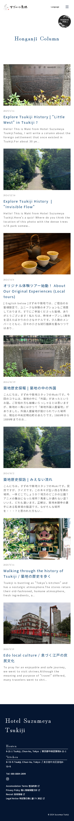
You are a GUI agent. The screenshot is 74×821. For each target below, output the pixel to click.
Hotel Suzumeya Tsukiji (28, 725)
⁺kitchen (12, 756)
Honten (11, 746)
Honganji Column (37, 38)
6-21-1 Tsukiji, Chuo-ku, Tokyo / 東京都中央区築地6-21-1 (36, 751)
